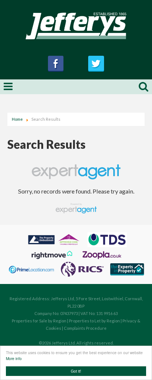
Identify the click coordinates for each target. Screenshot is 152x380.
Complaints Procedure (85, 328)
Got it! (76, 371)
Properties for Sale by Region (39, 320)
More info (14, 358)
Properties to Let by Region (94, 320)
